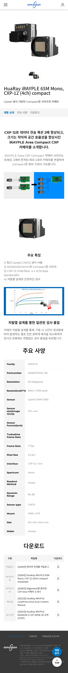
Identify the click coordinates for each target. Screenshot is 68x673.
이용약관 (33, 636)
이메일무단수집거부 (50, 636)
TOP (57, 662)
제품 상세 (9, 112)
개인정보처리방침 (16, 636)
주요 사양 (22, 112)
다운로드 (35, 112)
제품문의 (57, 652)
